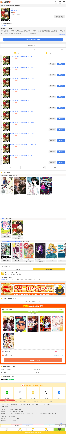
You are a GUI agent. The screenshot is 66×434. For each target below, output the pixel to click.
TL (38, 425)
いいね (59, 398)
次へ (55, 167)
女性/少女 (17, 425)
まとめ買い (49, 53)
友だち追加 (7, 398)
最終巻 (17, 53)
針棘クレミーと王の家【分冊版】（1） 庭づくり (23, 144)
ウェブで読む (49, 269)
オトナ (60, 425)
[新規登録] (56, 1)
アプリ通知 (33, 398)
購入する (61, 64)
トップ (5, 425)
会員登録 (3, 279)
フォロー (46, 398)
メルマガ (20, 398)
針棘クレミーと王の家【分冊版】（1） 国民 (22, 67)
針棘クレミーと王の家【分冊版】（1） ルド (22, 100)
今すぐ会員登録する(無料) (33, 360)
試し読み (53, 64)
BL (49, 425)
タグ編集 (4, 25)
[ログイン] (60, 1)
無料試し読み (59, 17)
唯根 (14, 10)
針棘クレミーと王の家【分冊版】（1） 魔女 (22, 122)
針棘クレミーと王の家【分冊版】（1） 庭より (22, 56)
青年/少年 (27, 425)
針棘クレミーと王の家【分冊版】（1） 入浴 (22, 78)
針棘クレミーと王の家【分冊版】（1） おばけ (22, 89)
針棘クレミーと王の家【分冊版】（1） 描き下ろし (23, 155)
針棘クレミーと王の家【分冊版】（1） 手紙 (22, 111)
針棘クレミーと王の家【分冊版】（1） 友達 (22, 133)
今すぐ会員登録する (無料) (33, 39)
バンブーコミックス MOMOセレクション (11, 241)
